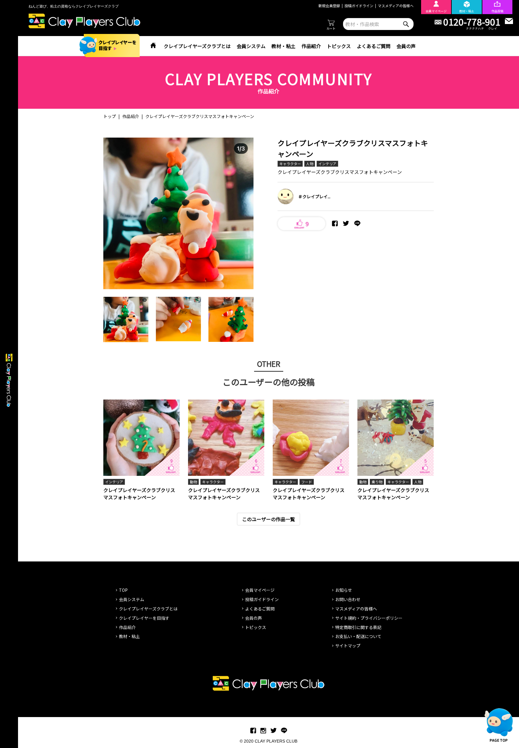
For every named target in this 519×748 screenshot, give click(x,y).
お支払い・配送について (358, 636)
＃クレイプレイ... (314, 196)
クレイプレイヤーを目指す (144, 618)
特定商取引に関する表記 (358, 627)
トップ (109, 116)
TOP (123, 590)
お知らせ (343, 590)
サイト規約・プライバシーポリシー (368, 618)
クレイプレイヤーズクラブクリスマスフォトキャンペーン (139, 493)
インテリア (327, 163)
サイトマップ (347, 646)
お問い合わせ (347, 599)
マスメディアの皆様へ (396, 5)
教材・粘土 (284, 46)
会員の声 (406, 46)
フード (306, 481)
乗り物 (377, 481)
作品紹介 (311, 46)
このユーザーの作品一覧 (268, 519)
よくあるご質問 (373, 46)
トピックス (339, 46)
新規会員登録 (329, 5)
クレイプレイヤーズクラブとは (197, 46)
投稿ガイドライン (358, 5)
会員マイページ (260, 590)
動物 (193, 481)
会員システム (251, 46)
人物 (309, 163)
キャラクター (290, 163)
